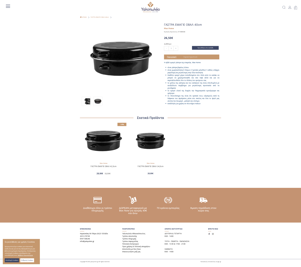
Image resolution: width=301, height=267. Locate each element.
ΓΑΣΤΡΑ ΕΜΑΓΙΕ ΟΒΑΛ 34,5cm (150, 166)
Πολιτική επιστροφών (130, 244)
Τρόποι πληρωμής (129, 239)
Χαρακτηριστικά (190, 57)
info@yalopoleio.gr (87, 241)
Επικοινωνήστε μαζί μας (131, 251)
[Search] (284, 7)
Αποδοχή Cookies (12, 260)
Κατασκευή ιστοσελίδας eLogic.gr (211, 261)
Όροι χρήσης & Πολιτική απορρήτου (136, 246)
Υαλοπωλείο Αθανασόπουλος (133, 233)
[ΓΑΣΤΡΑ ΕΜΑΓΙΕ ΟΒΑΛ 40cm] (121, 58)
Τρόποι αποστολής (129, 236)
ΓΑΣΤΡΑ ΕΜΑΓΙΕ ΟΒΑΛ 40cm (100, 17)
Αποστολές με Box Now (131, 249)
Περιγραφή (171, 57)
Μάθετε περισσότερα (25, 255)
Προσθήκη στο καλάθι (205, 48)
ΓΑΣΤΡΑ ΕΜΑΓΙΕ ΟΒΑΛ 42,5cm (103, 166)
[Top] (298, 263)
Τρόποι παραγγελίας (130, 241)
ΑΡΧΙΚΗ (84, 17)
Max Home (169, 28)
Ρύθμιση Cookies (27, 260)
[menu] (7, 6)
